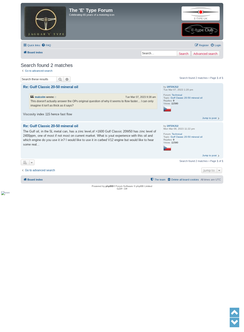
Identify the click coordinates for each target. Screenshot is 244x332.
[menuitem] (46, 45)
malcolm (40, 97)
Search (183, 53)
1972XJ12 (172, 87)
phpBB (109, 186)
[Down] (234, 322)
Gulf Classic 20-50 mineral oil (186, 97)
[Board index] (45, 13)
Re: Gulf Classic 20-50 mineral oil (50, 87)
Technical (177, 95)
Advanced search (205, 53)
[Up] (234, 312)
